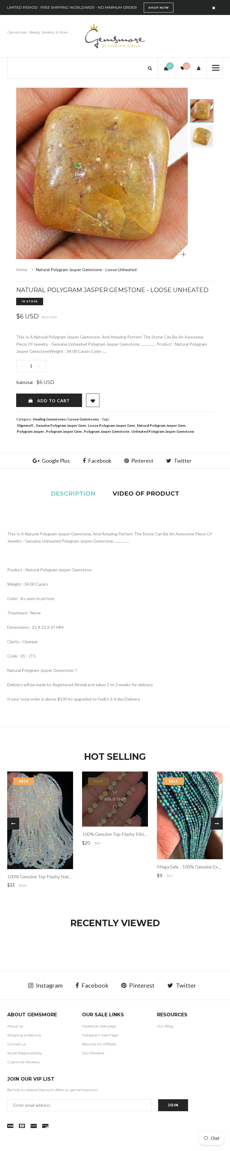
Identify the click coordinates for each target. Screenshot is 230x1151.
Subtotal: (25, 382)
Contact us (16, 1044)
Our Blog (165, 1026)
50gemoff (25, 425)
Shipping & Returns (24, 1035)
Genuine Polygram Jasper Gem (61, 425)
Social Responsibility (24, 1053)
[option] (102, 173)
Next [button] (217, 824)
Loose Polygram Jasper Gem (111, 425)
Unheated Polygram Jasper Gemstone (162, 431)
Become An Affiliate (99, 1044)
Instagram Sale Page (100, 1035)
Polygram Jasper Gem (64, 431)
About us (15, 1026)
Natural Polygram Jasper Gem (161, 425)
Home (21, 269)
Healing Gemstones (49, 419)
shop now (159, 7)
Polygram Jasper (30, 431)
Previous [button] (13, 824)
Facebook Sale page (99, 1026)
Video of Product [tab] (146, 493)
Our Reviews (93, 1053)
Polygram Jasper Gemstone (106, 431)
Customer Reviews (23, 1062)
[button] (150, 68)
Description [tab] (73, 493)
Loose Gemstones (83, 419)
